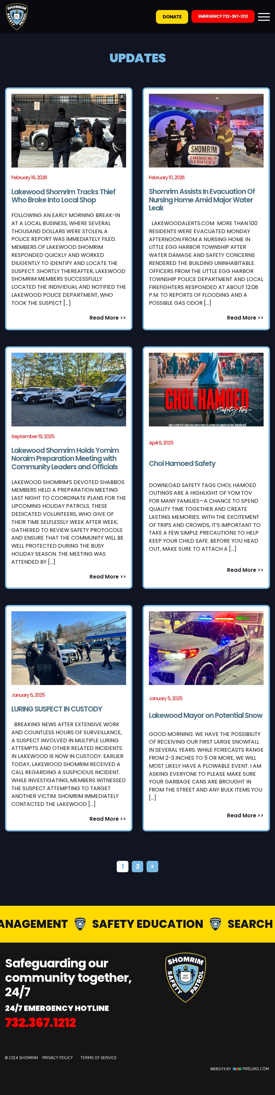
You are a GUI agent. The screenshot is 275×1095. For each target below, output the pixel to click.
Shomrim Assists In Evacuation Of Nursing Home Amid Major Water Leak (202, 200)
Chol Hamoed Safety (182, 464)
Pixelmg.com (255, 1069)
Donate (172, 16)
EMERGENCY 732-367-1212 (223, 16)
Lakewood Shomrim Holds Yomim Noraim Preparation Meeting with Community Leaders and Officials (65, 459)
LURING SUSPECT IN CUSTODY (56, 709)
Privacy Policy (58, 1057)
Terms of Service (98, 1057)
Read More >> (108, 317)
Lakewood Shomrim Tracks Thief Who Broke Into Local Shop (63, 196)
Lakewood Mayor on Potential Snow (205, 715)
